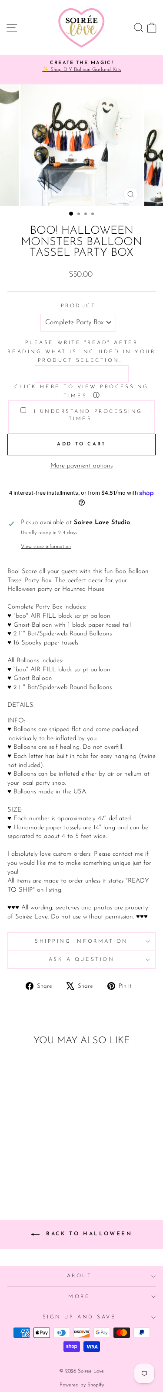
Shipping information (81, 941)
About (79, 1276)
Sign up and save (79, 1317)
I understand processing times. (86, 415)
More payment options (81, 466)
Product (78, 306)
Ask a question (81, 959)
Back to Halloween (88, 1234)
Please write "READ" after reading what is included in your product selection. (81, 351)
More (79, 1296)
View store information (46, 546)
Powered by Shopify (82, 1385)
